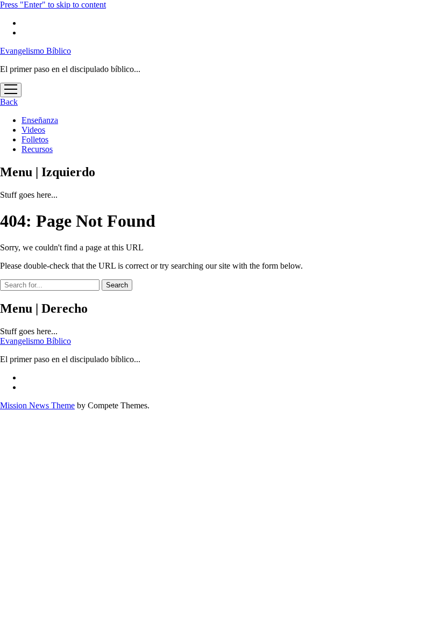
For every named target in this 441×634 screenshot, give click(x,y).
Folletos (35, 139)
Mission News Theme (37, 405)
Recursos (37, 149)
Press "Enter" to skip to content (53, 4)
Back (9, 101)
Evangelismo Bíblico (35, 50)
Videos (33, 129)
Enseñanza (40, 120)
